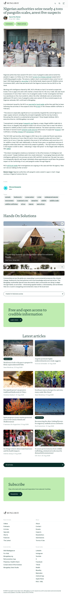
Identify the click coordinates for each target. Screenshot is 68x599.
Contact (38, 526)
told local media (12, 165)
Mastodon (39, 573)
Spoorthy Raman (15, 17)
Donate (38, 529)
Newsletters (40, 535)
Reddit (38, 567)
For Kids (6, 553)
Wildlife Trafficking (11, 204)
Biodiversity (18, 197)
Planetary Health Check (11, 562)
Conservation (29, 197)
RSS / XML (39, 581)
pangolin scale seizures (29, 130)
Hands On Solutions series (14, 294)
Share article (21, 24)
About (38, 523)
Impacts (38, 532)
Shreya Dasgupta (15, 187)
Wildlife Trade (54, 200)
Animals (7, 197)
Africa (18, 19)
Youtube (38, 556)
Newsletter (14, 494)
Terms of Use (40, 540)
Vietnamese (30, 132)
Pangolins (34, 200)
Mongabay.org (8, 556)
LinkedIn (38, 550)
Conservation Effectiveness (12, 565)
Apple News (40, 579)
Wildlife (43, 200)
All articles (9, 465)
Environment (9, 200)
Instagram (39, 553)
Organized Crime (22, 200)
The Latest (7, 540)
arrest (38, 106)
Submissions (40, 538)
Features (6, 538)
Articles (6, 529)
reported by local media (36, 104)
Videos (5, 523)
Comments (9, 24)
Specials (6, 532)
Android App (40, 576)
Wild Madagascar (9, 550)
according (25, 81)
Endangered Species (51, 197)
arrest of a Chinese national (42, 77)
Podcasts (6, 526)
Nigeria (31, 204)
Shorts (5, 535)
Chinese (20, 132)
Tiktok (38, 565)
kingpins (58, 130)
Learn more (14, 320)
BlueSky (38, 570)
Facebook (39, 562)
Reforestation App (9, 559)
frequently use (28, 123)
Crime (39, 197)
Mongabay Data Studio (11, 567)
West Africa (40, 204)
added (9, 149)
